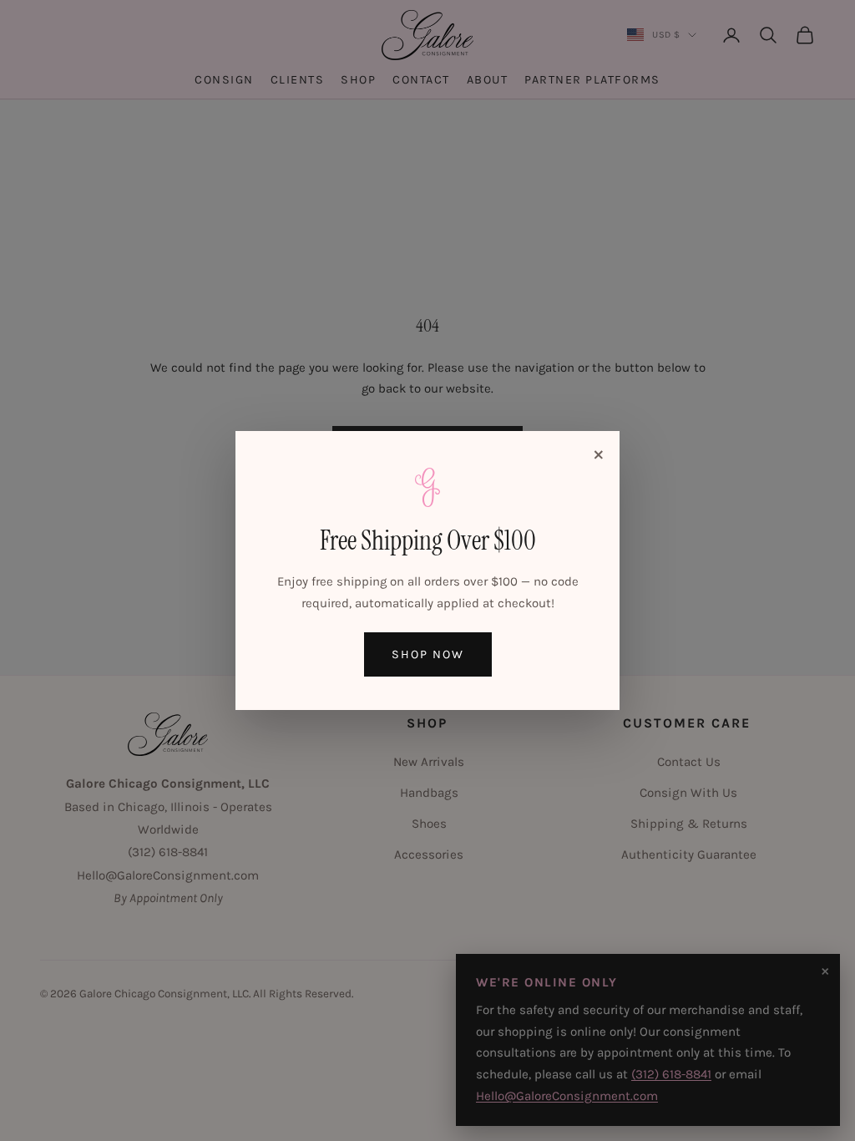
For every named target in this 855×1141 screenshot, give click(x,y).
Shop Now (428, 654)
